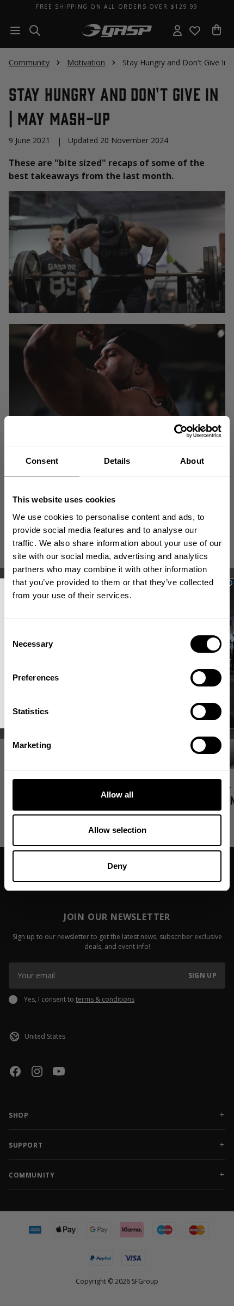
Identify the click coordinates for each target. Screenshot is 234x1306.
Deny (117, 865)
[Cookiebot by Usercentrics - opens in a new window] (173, 431)
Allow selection (117, 830)
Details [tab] (117, 460)
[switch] (205, 677)
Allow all (117, 794)
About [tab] (192, 460)
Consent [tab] (42, 460)
